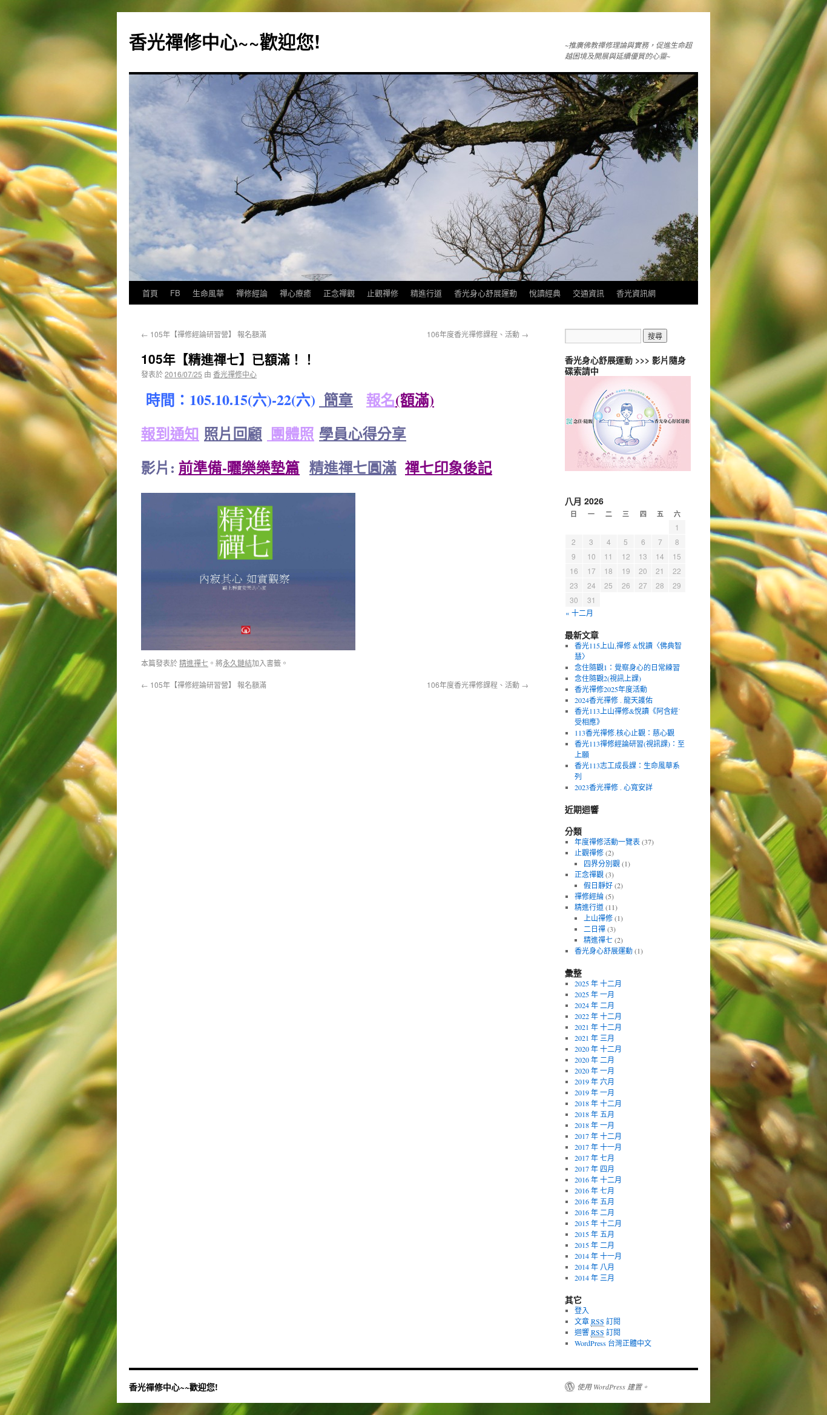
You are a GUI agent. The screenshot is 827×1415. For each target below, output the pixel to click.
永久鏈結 (237, 663)
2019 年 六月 (594, 1081)
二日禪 (594, 929)
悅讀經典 (545, 293)
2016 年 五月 (594, 1201)
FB (175, 293)
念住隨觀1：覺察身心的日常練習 (627, 667)
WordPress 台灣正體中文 (613, 1343)
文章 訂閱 (598, 1321)
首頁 (150, 293)
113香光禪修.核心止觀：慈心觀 (624, 732)
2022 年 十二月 (598, 1016)
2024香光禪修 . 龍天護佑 (614, 700)
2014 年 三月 (594, 1277)
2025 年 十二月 (598, 983)
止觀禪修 (382, 293)
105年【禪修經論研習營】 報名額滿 (203, 334)
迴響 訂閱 (598, 1332)
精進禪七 (193, 663)
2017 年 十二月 (598, 1136)
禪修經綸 (589, 896)
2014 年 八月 (594, 1267)
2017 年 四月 (594, 1168)
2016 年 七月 (594, 1190)
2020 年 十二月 (598, 1049)
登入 (582, 1310)
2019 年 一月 (594, 1092)
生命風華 (208, 293)
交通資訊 (588, 293)
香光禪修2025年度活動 (611, 689)
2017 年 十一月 (598, 1147)
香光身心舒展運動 (485, 293)
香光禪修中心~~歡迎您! (224, 41)
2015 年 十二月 (598, 1223)
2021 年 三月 (594, 1038)
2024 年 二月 (594, 1005)
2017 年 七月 (594, 1158)
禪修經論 (252, 293)
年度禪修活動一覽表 (607, 841)
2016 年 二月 (594, 1212)
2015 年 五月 (594, 1234)
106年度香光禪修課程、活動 (478, 334)
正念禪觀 (339, 293)
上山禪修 (598, 918)
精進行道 (426, 293)
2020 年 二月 (594, 1059)
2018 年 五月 (594, 1114)
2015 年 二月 (594, 1245)
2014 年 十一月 (598, 1256)
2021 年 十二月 (598, 1027)
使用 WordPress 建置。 (613, 1386)
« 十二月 (579, 612)
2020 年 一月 (594, 1070)
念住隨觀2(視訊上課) (608, 678)
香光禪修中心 (235, 374)
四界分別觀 (602, 863)
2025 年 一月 (594, 994)
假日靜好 (598, 885)
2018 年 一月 (594, 1125)
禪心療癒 (295, 293)
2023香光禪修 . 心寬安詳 (614, 787)
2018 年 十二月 (598, 1103)
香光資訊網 (636, 293)
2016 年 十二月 (598, 1179)
